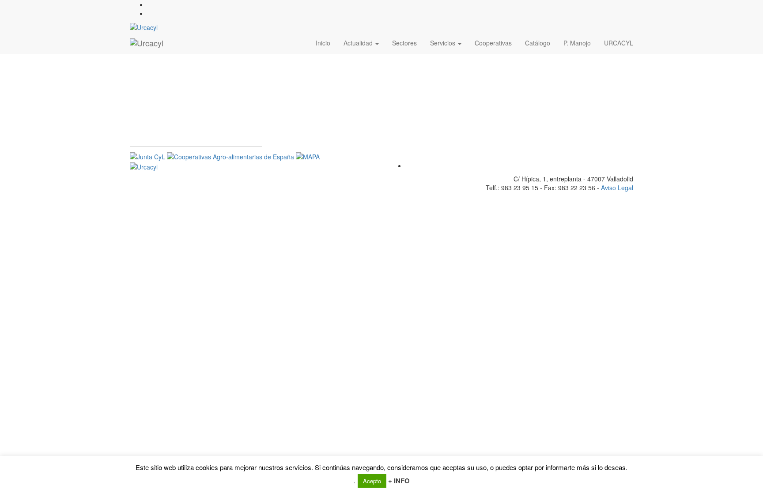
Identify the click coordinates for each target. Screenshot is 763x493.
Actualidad (359, 42)
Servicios (443, 42)
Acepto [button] (372, 481)
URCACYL (618, 42)
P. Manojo (577, 42)
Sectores (404, 42)
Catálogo (537, 42)
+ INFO (399, 480)
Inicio (323, 42)
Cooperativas (493, 42)
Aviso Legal (617, 187)
